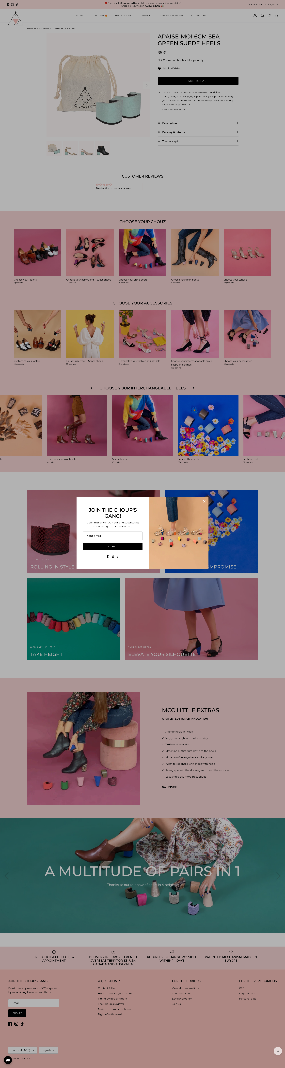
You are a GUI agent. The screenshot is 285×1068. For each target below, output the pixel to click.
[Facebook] (108, 556)
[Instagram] (113, 556)
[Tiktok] (117, 556)
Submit (112, 546)
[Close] (204, 501)
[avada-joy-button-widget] (8, 1060)
